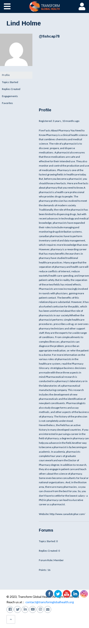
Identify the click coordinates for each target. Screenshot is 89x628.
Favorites (7, 103)
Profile (6, 75)
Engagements (10, 96)
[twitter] (17, 609)
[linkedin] (25, 609)
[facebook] (9, 609)
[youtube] (32, 609)
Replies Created (11, 89)
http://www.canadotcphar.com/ (67, 514)
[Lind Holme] (16, 69)
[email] (47, 609)
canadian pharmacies (51, 236)
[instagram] (40, 609)
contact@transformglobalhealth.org (49, 602)
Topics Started (10, 82)
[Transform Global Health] (44, 6)
